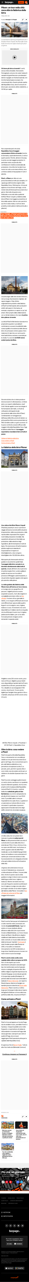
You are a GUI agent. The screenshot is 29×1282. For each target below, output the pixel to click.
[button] (26, 19)
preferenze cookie (13, 1203)
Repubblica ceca (5, 1112)
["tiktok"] (3, 1182)
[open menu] (2, 2)
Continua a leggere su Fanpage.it (14, 1054)
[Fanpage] (14, 1231)
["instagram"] (6, 1182)
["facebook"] (17, 1182)
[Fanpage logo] (9, 2)
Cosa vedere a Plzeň (7, 441)
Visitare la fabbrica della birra (10, 438)
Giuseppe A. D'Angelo (11, 19)
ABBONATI (21, 2)
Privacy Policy (20, 1198)
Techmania (21, 942)
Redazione (3, 1203)
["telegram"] (21, 1182)
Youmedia (3, 1198)
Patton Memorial (13, 981)
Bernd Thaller (18, 1045)
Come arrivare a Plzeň (8, 443)
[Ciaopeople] (14, 1277)
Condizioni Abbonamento (16, 1200)
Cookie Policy (4, 1200)
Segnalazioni (11, 1198)
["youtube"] (10, 1182)
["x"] (14, 1182)
